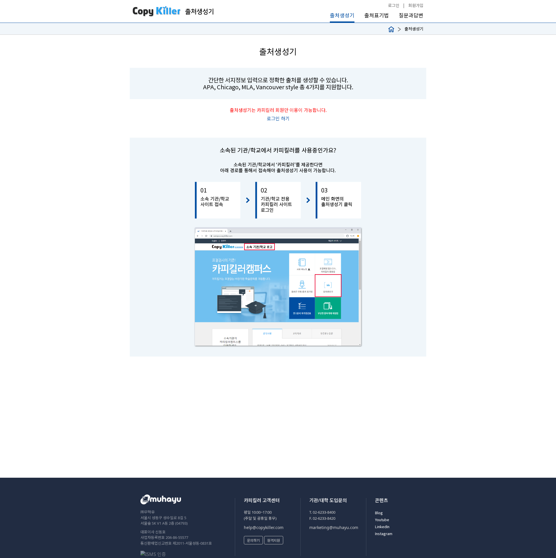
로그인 (393, 5)
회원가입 (415, 5)
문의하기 (253, 540)
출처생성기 (342, 15)
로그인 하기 (278, 118)
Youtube (382, 519)
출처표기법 (376, 15)
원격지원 (273, 540)
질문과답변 (411, 15)
